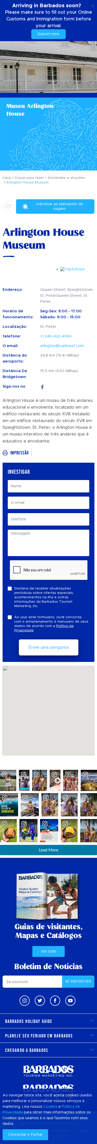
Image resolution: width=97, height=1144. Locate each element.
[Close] (93, 5)
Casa (7, 178)
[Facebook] (42, 386)
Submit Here (48, 34)
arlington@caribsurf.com (62, 346)
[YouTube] (70, 1000)
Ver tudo (48, 951)
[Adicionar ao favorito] (8, 206)
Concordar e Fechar (25, 1134)
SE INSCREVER (78, 981)
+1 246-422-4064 (55, 336)
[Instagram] (24, 1000)
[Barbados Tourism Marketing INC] (48, 1071)
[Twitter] (40, 1000)
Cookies (50, 1107)
